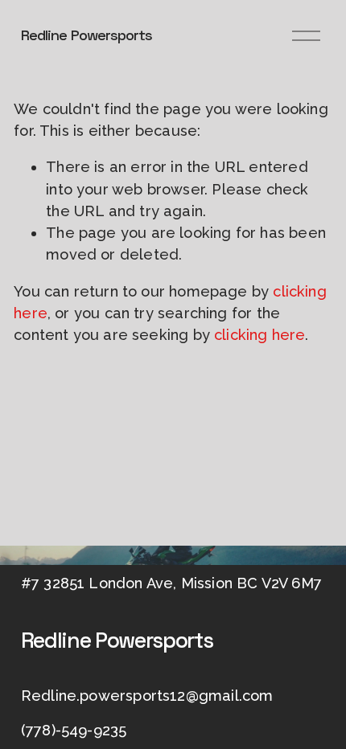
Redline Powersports (87, 35)
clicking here (259, 334)
